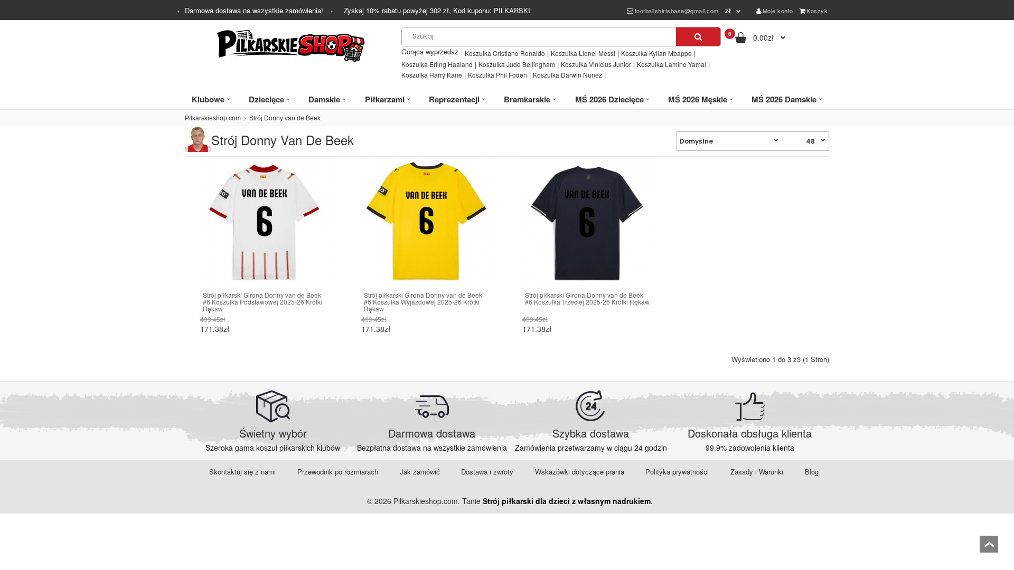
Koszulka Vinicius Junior (596, 64)
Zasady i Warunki (756, 472)
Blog (812, 472)
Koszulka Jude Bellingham (516, 64)
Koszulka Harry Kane (431, 74)
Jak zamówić (420, 472)
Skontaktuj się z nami (242, 472)
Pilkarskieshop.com (213, 118)
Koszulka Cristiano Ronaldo (505, 53)
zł (728, 10)
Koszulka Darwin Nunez (567, 74)
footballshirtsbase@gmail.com (677, 10)
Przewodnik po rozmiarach (337, 472)
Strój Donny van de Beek (285, 118)
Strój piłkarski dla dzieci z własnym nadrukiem (567, 501)
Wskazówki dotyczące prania (579, 472)
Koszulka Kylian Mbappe (656, 53)
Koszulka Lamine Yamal (671, 64)
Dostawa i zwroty (487, 472)
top (989, 547)
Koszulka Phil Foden (497, 74)
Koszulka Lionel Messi (583, 53)
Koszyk (817, 10)
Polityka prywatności (677, 472)
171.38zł (214, 329)
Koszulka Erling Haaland (437, 64)
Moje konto (778, 10)
